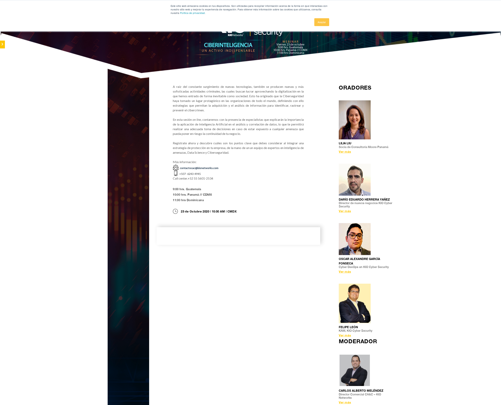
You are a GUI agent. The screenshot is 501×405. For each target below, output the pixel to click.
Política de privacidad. (192, 13)
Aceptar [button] (322, 22)
